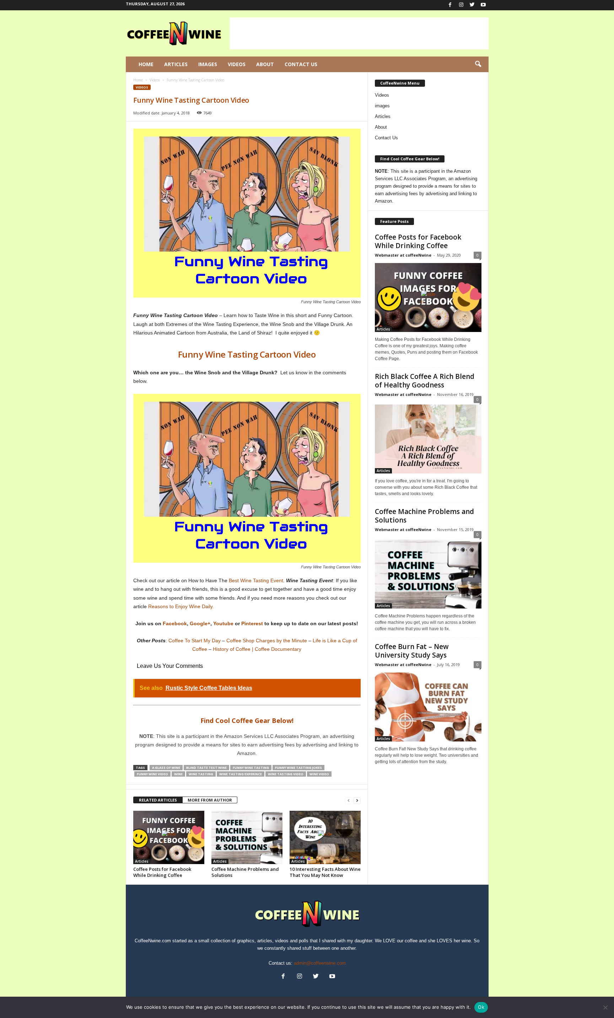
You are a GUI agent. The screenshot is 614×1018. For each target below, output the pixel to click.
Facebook (175, 623)
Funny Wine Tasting (251, 767)
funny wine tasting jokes (298, 767)
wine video (319, 774)
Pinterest (252, 623)
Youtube (223, 623)
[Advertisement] (359, 33)
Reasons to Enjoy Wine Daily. (181, 606)
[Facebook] (450, 5)
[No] (605, 1007)
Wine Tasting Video (285, 774)
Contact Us (301, 64)
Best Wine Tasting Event (256, 580)
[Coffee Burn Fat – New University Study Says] (428, 707)
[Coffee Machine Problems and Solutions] (246, 837)
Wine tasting (201, 774)
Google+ (200, 623)
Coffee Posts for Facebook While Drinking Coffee (162, 872)
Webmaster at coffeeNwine (403, 255)
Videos (237, 64)
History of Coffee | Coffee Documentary (257, 649)
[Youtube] (483, 5)
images (382, 105)
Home (146, 64)
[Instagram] (461, 5)
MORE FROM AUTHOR (210, 800)
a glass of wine (166, 767)
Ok (481, 1007)
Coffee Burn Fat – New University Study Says (412, 651)
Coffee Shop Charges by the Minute (266, 640)
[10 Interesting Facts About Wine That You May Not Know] (325, 837)
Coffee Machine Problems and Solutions (245, 872)
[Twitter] (472, 5)
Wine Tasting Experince (240, 774)
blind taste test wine (206, 767)
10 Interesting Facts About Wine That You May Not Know (325, 872)
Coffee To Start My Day (194, 640)
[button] (478, 64)
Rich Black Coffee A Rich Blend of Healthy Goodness (424, 381)
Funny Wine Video (152, 774)
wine (178, 774)
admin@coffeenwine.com (320, 963)
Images (207, 64)
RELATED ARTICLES (158, 800)
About (265, 64)
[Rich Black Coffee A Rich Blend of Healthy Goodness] (428, 437)
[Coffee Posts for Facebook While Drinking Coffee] (168, 837)
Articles (176, 64)
